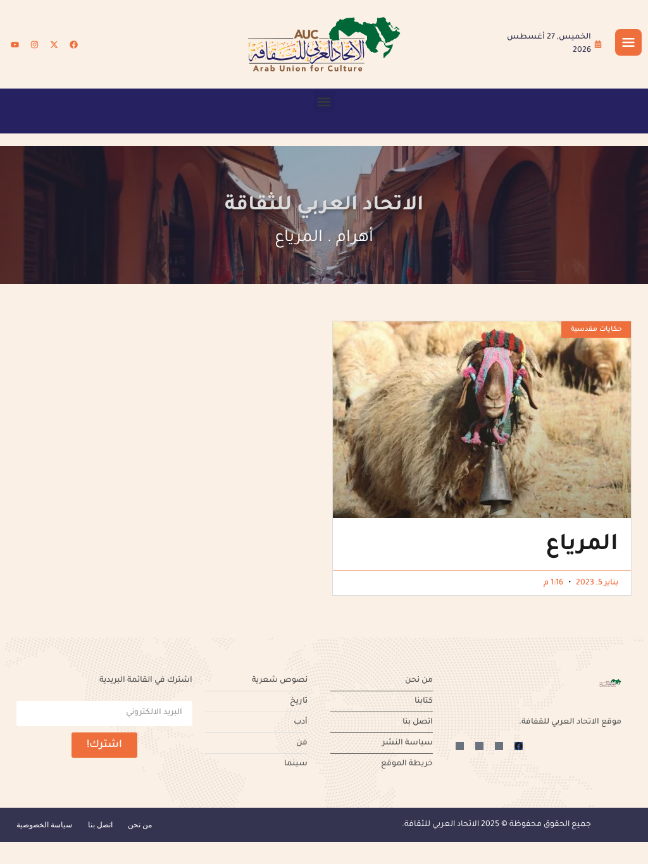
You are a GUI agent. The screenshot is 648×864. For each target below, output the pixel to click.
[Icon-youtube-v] (460, 746)
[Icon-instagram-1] (479, 746)
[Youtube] (14, 44)
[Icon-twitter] (499, 746)
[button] (324, 101)
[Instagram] (34, 44)
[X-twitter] (54, 44)
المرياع (581, 546)
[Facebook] (73, 44)
